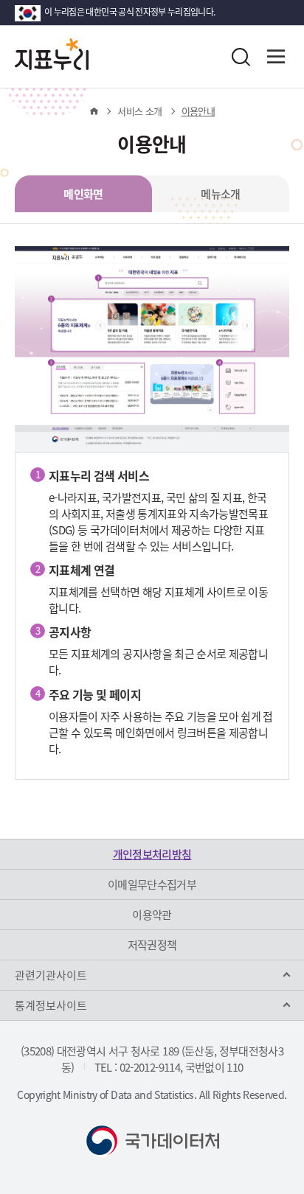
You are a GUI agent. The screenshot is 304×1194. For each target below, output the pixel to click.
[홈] (93, 111)
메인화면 (83, 194)
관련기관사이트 (51, 975)
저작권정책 (152, 945)
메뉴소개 (220, 194)
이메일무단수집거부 (152, 884)
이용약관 (151, 915)
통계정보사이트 (51, 1005)
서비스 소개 (139, 111)
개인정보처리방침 (152, 854)
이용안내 (198, 111)
